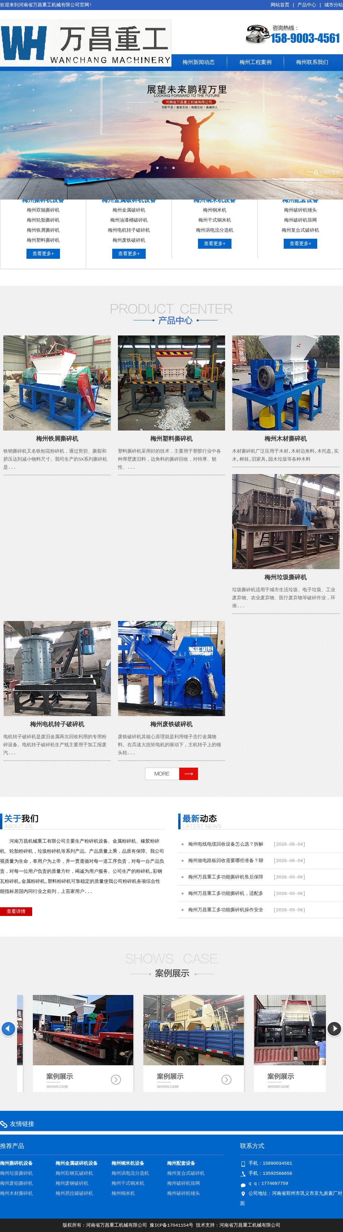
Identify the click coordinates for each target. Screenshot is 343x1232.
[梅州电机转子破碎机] (57, 714)
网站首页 (280, 5)
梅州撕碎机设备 (43, 200)
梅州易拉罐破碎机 (74, 1193)
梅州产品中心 (142, 63)
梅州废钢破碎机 (72, 1183)
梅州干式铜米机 (214, 220)
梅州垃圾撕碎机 (286, 577)
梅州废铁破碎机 (129, 240)
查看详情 (16, 911)
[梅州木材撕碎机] (286, 429)
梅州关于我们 (85, 63)
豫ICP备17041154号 (171, 1225)
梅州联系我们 (312, 63)
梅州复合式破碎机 (300, 230)
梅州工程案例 (255, 63)
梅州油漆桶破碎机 (129, 220)
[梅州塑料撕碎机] (171, 429)
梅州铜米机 (214, 210)
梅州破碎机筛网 (300, 220)
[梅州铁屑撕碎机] (57, 429)
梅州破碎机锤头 (300, 210)
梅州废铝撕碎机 (16, 1183)
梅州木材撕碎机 (286, 439)
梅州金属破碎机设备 (129, 200)
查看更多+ (43, 253)
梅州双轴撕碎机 (43, 210)
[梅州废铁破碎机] (171, 714)
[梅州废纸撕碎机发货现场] (261, 1064)
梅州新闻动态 (199, 63)
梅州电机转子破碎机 (129, 230)
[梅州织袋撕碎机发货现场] (150, 1064)
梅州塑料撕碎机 (43, 240)
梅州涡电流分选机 (214, 230)
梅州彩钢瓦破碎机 (74, 1173)
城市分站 (333, 5)
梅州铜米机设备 (215, 200)
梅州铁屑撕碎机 (43, 230)
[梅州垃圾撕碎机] (286, 567)
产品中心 (306, 5)
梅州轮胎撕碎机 (43, 220)
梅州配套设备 (300, 200)
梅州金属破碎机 (129, 210)
